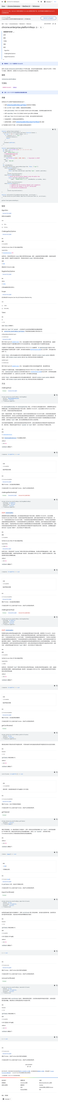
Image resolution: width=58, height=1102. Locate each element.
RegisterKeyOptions (7, 252)
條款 (3, 1095)
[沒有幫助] (55, 24)
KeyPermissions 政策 (35, 349)
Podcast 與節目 (23, 1089)
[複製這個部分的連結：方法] (6, 384)
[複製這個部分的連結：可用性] (8, 83)
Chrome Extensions (13, 6)
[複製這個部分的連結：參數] (4, 429)
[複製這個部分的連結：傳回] (4, 476)
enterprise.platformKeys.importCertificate (27, 122)
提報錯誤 (4, 1082)
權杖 (5, 866)
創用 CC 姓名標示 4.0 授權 (24, 1071)
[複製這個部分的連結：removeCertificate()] (16, 978)
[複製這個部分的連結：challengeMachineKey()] (18, 492)
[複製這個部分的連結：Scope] (7, 291)
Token (9, 824)
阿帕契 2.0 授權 (41, 1071)
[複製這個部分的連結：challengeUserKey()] (15, 610)
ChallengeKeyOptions (7, 434)
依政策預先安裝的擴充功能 (21, 92)
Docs (3, 6)
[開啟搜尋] (38, 2)
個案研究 (22, 1085)
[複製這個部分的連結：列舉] (4, 220)
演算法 (4, 283)
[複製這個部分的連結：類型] (6, 206)
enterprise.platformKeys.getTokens (16, 105)
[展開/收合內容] (14, 32)
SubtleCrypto (15, 342)
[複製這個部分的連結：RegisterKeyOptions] (16, 271)
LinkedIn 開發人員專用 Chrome (46, 1087)
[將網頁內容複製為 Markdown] (41, 27)
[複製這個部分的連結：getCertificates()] (14, 725)
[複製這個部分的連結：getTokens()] (10, 812)
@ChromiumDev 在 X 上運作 (45, 1082)
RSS (40, 1089)
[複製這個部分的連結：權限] (6, 75)
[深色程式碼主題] (53, 129)
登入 (55, 1)
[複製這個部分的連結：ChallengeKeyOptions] (17, 231)
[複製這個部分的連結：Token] (7, 313)
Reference (36, 6)
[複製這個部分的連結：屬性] (4, 238)
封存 (21, 1087)
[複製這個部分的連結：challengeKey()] (12, 388)
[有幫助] (53, 24)
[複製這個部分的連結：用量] (6, 98)
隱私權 (6, 1095)
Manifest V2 (26, 6)
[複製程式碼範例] (55, 129)
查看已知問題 (5, 1085)
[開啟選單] (2, 1)
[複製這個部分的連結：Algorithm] (9, 210)
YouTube (41, 1085)
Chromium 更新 (23, 1082)
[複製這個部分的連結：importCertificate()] (15, 892)
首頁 (3, 23)
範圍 (4, 263)
